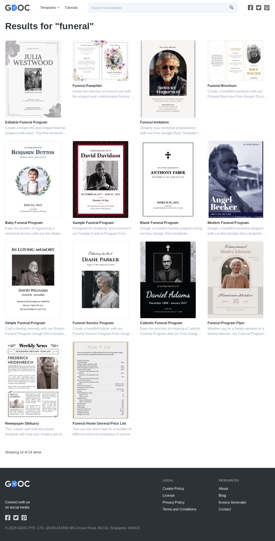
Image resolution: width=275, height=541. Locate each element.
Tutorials (71, 7)
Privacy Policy (174, 502)
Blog (222, 495)
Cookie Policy (173, 488)
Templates (48, 7)
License (169, 495)
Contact (225, 509)
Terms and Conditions (179, 509)
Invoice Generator (232, 502)
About (223, 488)
